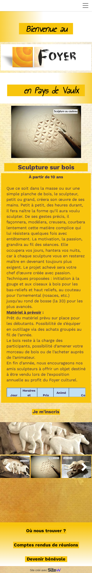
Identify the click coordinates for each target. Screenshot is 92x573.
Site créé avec (39, 570)
